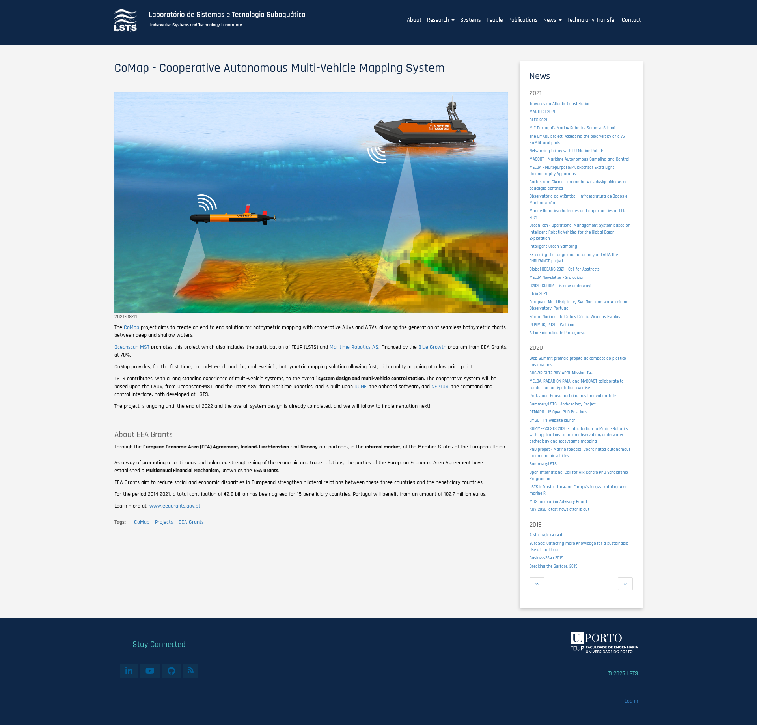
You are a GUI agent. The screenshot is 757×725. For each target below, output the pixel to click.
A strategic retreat (546, 535)
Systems (470, 20)
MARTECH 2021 (542, 112)
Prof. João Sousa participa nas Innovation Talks (573, 396)
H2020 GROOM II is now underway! (560, 286)
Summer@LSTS (543, 464)
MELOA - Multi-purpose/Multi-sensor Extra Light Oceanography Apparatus (572, 170)
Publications (523, 20)
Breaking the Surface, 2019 (554, 566)
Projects (164, 522)
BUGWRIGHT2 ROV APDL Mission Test (562, 373)
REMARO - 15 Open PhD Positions (558, 412)
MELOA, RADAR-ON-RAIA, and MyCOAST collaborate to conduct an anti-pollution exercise (577, 384)
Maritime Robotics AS (354, 347)
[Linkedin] (129, 671)
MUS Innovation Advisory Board (558, 502)
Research (439, 20)
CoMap (131, 327)
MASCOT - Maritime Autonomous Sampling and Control (579, 159)
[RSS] (190, 670)
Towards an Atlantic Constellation (560, 104)
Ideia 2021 (538, 294)
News (550, 20)
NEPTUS (440, 386)
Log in (631, 700)
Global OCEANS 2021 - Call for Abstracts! (565, 269)
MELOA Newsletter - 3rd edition (557, 277)
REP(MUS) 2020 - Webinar (552, 325)
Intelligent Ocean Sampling (553, 246)
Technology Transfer (591, 20)
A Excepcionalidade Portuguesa (557, 333)
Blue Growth (432, 347)
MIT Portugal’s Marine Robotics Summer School (572, 128)
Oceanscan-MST (131, 347)
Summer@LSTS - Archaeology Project (563, 404)
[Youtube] (150, 671)
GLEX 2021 (538, 120)
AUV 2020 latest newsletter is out (559, 509)
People (495, 20)
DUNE (360, 386)
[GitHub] (171, 671)
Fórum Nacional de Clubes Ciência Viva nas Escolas (575, 317)
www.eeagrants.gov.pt (174, 506)
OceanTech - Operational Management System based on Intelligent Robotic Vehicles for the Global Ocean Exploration (580, 231)
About (414, 20)
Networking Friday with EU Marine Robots (567, 151)
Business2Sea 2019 (546, 558)
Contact (631, 20)
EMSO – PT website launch (553, 420)
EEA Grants (191, 522)
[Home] (130, 20)
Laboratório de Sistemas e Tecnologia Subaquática (227, 15)
